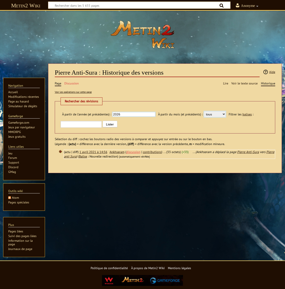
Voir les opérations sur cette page (73, 92)
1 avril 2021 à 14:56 (93, 152)
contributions (152, 152)
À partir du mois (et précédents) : (180, 114)
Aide (272, 72)
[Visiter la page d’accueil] (142, 34)
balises (247, 114)
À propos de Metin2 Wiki (148, 268)
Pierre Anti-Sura (248, 152)
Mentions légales (179, 268)
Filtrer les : (241, 114)
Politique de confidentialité (109, 268)
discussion (133, 152)
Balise (83, 156)
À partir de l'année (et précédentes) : (86, 114)
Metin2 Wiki (25, 5)
